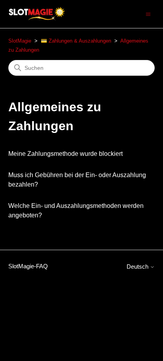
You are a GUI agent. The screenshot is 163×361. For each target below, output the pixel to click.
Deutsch (138, 266)
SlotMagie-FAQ (28, 266)
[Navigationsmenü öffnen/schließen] (148, 13)
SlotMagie (19, 41)
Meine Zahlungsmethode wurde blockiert (65, 153)
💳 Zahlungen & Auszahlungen (76, 41)
